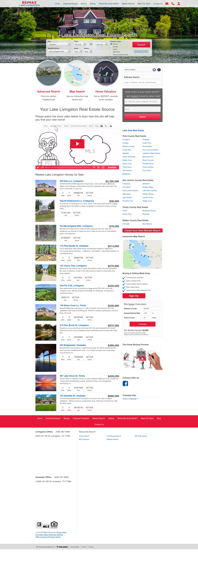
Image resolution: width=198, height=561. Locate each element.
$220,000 (113, 285)
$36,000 (114, 201)
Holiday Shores (148, 194)
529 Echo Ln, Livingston (71, 181)
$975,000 (113, 325)
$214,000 (113, 246)
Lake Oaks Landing (150, 190)
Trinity (124, 210)
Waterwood (126, 194)
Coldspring (126, 183)
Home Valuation (105, 91)
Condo (115, 46)
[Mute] (94, 167)
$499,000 (113, 345)
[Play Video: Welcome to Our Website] (77, 143)
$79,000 (114, 226)
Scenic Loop (126, 163)
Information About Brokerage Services (49, 534)
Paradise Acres (148, 163)
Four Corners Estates (150, 150)
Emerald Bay (147, 146)
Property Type (115, 41)
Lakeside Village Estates (151, 153)
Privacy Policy (62, 532)
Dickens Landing (128, 146)
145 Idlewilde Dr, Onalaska (72, 396)
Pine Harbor (147, 170)
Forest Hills (126, 150)
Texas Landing (148, 167)
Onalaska (146, 139)
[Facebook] (125, 383)
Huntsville (125, 224)
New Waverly (147, 224)
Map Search (77, 91)
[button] (142, 358)
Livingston (126, 139)
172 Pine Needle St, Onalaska (74, 246)
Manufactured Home (120, 54)
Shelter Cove (127, 160)
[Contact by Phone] (172, 3)
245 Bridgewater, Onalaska (73, 345)
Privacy (91, 547)
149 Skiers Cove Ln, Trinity (73, 305)
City (49, 41)
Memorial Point (148, 156)
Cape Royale (127, 197)
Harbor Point (127, 214)
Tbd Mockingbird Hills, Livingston (76, 226)
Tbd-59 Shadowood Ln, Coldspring (77, 201)
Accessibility (75, 547)
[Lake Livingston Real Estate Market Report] (142, 230)
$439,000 (113, 376)
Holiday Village (148, 187)
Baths (86, 48)
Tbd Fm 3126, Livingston (72, 285)
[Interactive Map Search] (77, 72)
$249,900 (113, 305)
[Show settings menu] (98, 167)
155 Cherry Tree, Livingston (73, 265)
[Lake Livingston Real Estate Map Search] (142, 254)
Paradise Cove (127, 201)
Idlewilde (125, 153)
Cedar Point (147, 143)
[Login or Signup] (178, 3)
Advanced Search (141, 51)
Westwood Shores (149, 210)
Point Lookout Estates (130, 190)
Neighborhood (53, 48)
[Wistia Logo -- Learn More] (112, 167)
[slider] (68, 167)
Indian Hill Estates (128, 156)
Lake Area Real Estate (133, 130)
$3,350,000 (112, 181)
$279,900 (113, 265)
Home (115, 44)
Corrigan (125, 143)
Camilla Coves (148, 197)
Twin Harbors (127, 170)
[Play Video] (37, 167)
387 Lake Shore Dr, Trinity (72, 376)
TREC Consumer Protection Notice (48, 537)
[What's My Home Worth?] (106, 72)
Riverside (146, 214)
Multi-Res (116, 52)
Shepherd (146, 183)
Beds (76, 48)
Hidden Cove (147, 201)
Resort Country (148, 160)
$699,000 (113, 396)
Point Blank (126, 187)
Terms (84, 547)
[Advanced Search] (48, 72)
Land (115, 49)
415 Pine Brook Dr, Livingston (74, 325)
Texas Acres (126, 167)
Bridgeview (126, 174)
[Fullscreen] (103, 167)
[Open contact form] (166, 3)
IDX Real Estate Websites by (46, 547)
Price (76, 41)
